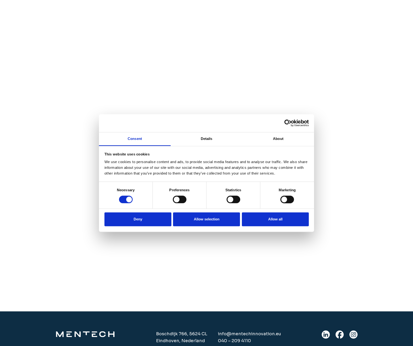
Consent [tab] (135, 139)
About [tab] (278, 139)
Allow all (275, 219)
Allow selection (206, 219)
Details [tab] (206, 139)
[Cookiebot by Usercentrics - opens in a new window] (288, 123)
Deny (138, 219)
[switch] (179, 199)
